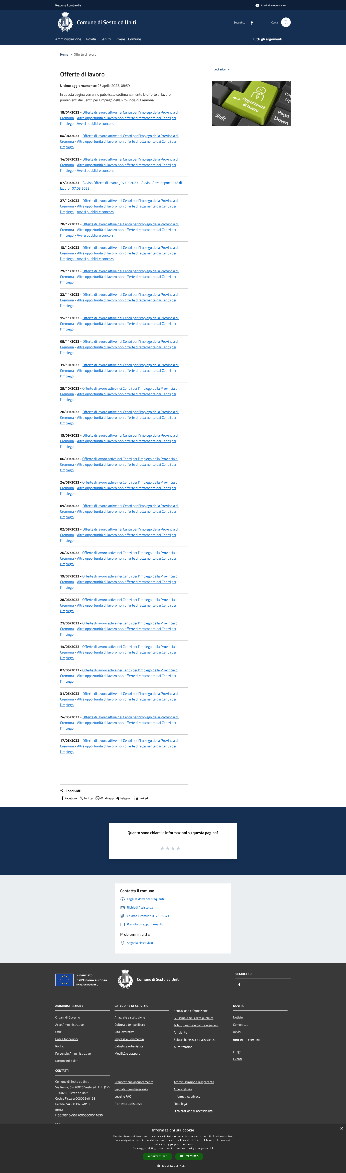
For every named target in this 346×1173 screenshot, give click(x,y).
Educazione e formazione (191, 1010)
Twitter (89, 798)
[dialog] (173, 1148)
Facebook (71, 798)
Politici (59, 1046)
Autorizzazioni (183, 1046)
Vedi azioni (220, 69)
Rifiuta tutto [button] (189, 1156)
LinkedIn (144, 798)
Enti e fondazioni (66, 1039)
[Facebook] (250, 22)
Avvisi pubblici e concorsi (95, 123)
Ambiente (180, 1032)
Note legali (181, 1103)
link (211, 1148)
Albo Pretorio (183, 1089)
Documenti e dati (66, 1060)
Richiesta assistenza (128, 1103)
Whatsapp (107, 798)
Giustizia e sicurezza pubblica (193, 1017)
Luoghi (237, 1051)
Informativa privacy (187, 1096)
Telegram (126, 798)
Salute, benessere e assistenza (194, 1039)
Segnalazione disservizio (131, 1089)
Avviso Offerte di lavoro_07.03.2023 (110, 182)
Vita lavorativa (124, 1031)
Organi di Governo (67, 1017)
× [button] (341, 1128)
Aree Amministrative (69, 1024)
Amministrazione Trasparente (194, 1081)
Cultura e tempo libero (130, 1024)
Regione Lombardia (68, 5)
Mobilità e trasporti (128, 1053)
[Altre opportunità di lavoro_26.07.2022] (76, 558)
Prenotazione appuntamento (134, 1081)
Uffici (58, 1031)
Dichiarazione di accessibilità (193, 1110)
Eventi (237, 1058)
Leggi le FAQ (123, 1096)
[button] (172, 1165)
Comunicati (240, 1024)
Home (64, 54)
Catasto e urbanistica (129, 1046)
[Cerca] (286, 22)
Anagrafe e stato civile (130, 1017)
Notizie (238, 1017)
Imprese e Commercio (129, 1039)
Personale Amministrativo (73, 1053)
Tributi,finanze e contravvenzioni (196, 1025)
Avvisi (237, 1031)
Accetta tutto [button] (157, 1156)
